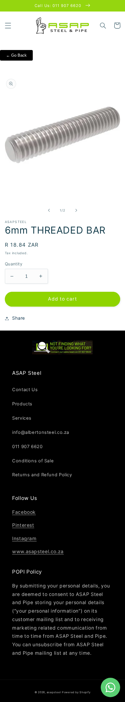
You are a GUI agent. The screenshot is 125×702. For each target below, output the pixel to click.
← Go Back (16, 55)
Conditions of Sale (33, 461)
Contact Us (25, 389)
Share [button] (18, 318)
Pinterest (23, 525)
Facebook (24, 512)
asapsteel (54, 692)
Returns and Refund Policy (42, 474)
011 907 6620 (27, 446)
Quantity (13, 263)
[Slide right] (76, 210)
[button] (8, 25)
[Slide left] (49, 210)
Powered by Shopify (76, 692)
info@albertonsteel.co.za (40, 432)
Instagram (24, 538)
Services (22, 418)
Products (22, 404)
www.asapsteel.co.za (38, 551)
